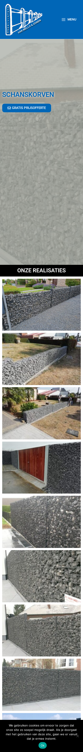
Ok (43, 745)
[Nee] (77, 736)
